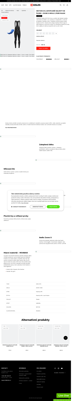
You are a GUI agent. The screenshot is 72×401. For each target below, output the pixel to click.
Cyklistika (24, 10)
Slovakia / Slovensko (59, 372)
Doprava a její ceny (41, 376)
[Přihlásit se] (64, 5)
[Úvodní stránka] (2, 10)
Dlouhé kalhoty (5, 12)
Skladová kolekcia (9, 10)
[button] (18, 206)
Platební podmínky (41, 373)
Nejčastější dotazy (41, 379)
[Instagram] (58, 368)
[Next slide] (66, 338)
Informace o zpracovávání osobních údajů (25, 374)
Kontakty (39, 384)
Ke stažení (39, 371)
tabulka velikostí (40, 36)
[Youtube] (62, 368)
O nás (20, 383)
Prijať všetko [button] (53, 206)
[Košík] (67, 5)
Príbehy (25, 5)
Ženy (6, 5)
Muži (2, 5)
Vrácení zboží (40, 387)
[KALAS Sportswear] (35, 5)
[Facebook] (55, 368)
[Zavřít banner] (68, 1)
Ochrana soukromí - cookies (25, 380)
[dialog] (35, 200)
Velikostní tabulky (41, 381)
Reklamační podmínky (24, 378)
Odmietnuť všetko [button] (38, 206)
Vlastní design (17, 5)
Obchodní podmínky (23, 371)
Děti (10, 5)
